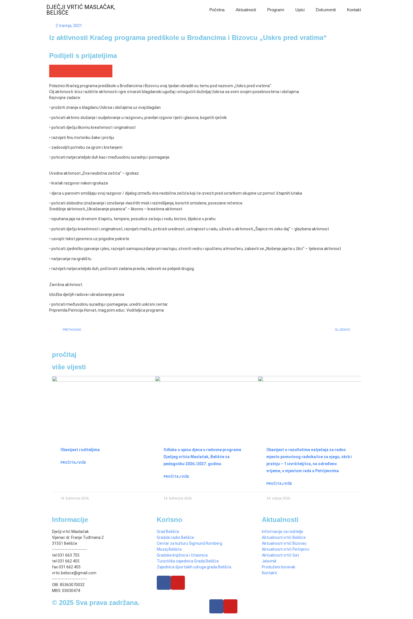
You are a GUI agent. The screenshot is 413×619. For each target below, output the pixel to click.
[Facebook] (164, 583)
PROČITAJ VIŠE (73, 463)
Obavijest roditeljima (80, 449)
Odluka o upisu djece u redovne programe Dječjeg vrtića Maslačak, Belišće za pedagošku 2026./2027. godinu (202, 456)
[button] (55, 71)
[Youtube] (178, 583)
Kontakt (354, 9)
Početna (216, 9)
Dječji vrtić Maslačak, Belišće (80, 10)
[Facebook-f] (216, 606)
